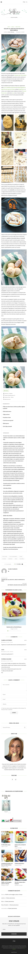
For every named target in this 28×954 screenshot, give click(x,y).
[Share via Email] (22, 564)
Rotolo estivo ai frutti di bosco (14, 627)
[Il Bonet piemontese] (21, 856)
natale (16, 558)
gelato (21, 556)
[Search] (26, 2)
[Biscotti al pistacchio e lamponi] (21, 874)
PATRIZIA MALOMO (6, 659)
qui (13, 93)
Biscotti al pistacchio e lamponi (20, 883)
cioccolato (4, 556)
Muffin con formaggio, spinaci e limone (6, 883)
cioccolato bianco (13, 556)
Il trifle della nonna (5, 844)
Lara (2, 649)
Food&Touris (21, 89)
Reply (25, 640)
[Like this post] (15, 564)
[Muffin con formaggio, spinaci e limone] (7, 874)
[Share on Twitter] (18, 564)
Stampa (6, 390)
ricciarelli (22, 558)
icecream (4, 558)
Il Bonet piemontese (19, 863)
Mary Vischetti (4, 905)
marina (2, 898)
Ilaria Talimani (11, 32)
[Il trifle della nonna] (7, 837)
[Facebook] (23, 2)
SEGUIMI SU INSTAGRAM (14, 916)
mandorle (10, 558)
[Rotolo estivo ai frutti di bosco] (14, 609)
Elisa (2, 901)
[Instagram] (24, 2)
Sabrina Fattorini (6, 640)
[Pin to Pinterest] (19, 564)
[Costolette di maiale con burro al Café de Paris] (7, 856)
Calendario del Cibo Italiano (20, 75)
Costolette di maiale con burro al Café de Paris (7, 864)
